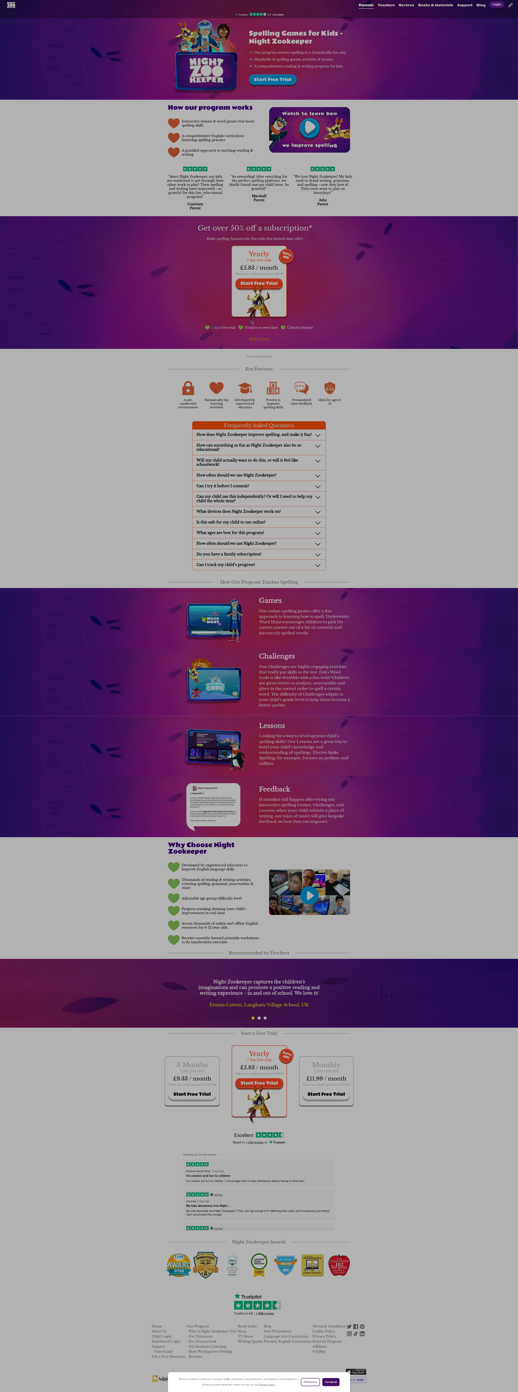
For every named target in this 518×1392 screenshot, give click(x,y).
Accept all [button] (331, 1382)
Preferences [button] (310, 1382)
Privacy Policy (267, 1384)
